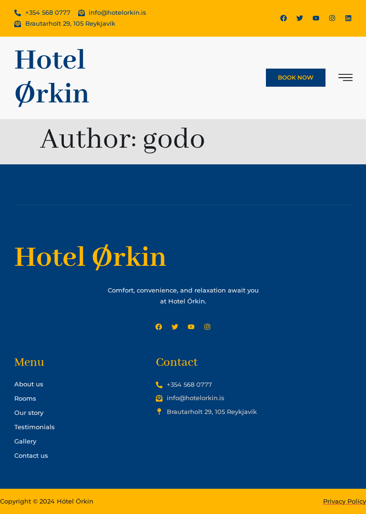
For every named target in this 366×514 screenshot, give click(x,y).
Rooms (25, 398)
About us (28, 384)
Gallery (25, 441)
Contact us (31, 455)
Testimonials (34, 427)
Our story (28, 412)
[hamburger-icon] (345, 79)
